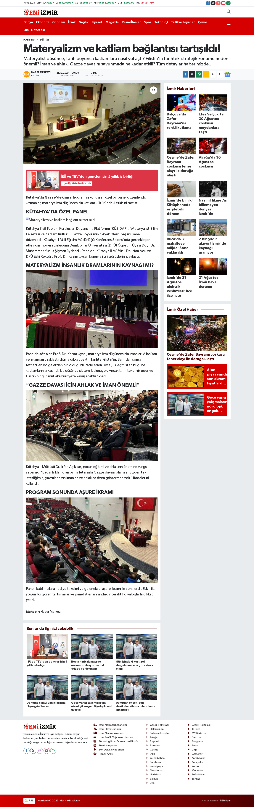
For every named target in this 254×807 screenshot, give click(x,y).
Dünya (28, 22)
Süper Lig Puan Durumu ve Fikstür (118, 741)
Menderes (156, 770)
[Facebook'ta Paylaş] (185, 74)
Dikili (152, 754)
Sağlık (83, 22)
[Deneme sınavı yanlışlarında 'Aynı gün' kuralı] (47, 687)
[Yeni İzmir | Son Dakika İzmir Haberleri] (40, 12)
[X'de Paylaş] (192, 74)
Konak (195, 766)
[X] (33, 751)
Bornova (155, 745)
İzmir (72, 22)
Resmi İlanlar (131, 22)
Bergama (197, 741)
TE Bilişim (225, 800)
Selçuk (154, 778)
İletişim (196, 729)
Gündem (58, 22)
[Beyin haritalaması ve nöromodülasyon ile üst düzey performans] (92, 646)
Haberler (29, 39)
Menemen (198, 770)
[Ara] (229, 12)
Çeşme (154, 749)
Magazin (112, 22)
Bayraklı (154, 741)
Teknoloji (161, 22)
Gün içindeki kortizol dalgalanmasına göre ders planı (134, 665)
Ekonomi (42, 22)
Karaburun (156, 762)
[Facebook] (26, 751)
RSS (30, 800)
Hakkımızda (157, 729)
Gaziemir (197, 754)
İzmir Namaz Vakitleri (111, 733)
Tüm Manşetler (108, 745)
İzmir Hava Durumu (110, 729)
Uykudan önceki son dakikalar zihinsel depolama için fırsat (135, 706)
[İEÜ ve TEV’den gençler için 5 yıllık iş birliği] (47, 646)
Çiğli (194, 749)
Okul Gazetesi (34, 30)
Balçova (196, 737)
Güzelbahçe (157, 758)
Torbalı (196, 778)
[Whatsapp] (53, 751)
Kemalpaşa (156, 766)
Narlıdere (155, 774)
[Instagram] (40, 751)
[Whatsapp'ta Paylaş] (199, 74)
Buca (195, 745)
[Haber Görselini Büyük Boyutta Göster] (61, 219)
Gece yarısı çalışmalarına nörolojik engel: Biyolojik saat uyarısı (91, 706)
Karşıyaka (197, 762)
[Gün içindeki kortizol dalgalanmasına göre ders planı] (136, 646)
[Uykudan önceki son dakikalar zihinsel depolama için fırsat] (136, 687)
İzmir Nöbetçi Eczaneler (113, 725)
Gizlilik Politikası (201, 725)
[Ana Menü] (229, 26)
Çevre (202, 22)
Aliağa (153, 737)
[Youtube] (47, 751)
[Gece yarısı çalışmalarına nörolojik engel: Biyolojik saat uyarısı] (92, 687)
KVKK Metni (199, 733)
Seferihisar (198, 774)
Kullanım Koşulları (160, 733)
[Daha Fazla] (206, 74)
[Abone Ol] (227, 74)
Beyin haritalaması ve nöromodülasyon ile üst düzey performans (87, 665)
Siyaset (96, 22)
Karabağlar (198, 758)
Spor (147, 22)
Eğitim (44, 39)
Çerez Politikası (159, 725)
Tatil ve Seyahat (183, 22)
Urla (152, 783)
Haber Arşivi (106, 754)
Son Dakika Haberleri (111, 749)
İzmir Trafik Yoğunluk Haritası (116, 737)
